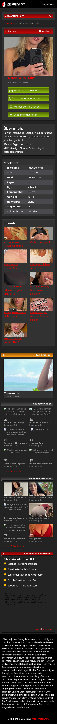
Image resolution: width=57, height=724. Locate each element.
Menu (52, 4)
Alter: (10, 172)
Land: (10, 177)
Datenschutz (47, 629)
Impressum (36, 629)
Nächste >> (45, 31)
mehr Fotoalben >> (15, 546)
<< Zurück (10, 31)
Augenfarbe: (14, 206)
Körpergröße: (15, 192)
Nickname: (13, 167)
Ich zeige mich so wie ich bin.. (40, 266)
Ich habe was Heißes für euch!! (13, 244)
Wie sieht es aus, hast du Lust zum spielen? (39, 290)
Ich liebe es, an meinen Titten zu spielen (39, 316)
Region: (11, 182)
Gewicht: (12, 197)
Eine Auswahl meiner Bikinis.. (12, 266)
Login (45, 4)
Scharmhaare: (15, 211)
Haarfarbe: (13, 201)
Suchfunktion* (15, 16)
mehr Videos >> (12, 471)
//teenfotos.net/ (13, 4)
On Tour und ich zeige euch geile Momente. (13, 290)
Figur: (10, 187)
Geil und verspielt (40, 242)
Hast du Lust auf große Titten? (13, 340)
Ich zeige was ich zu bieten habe (15, 314)
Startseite (10, 23)
